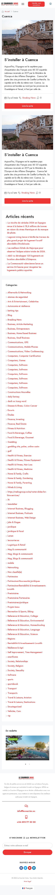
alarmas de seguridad (18, 297)
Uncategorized (14, 706)
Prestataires (13, 593)
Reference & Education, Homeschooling (26, 625)
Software (12, 674)
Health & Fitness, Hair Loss (20, 464)
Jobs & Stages (14, 522)
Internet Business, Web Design (22, 517)
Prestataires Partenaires (19, 597)
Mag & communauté (17, 549)
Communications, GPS (18, 342)
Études (11, 414)
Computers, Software (17, 365)
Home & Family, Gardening (20, 478)
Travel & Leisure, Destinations (21, 702)
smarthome (13, 656)
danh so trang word (17, 401)
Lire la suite (27, 105)
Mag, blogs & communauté (20, 553)
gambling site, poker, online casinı (23, 446)
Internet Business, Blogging (20, 508)
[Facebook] (21, 868)
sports (10, 679)
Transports (12, 693)
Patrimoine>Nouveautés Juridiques (24, 581)
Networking (13, 567)
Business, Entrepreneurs (19, 328)
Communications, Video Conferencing (25, 351)
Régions (11, 638)
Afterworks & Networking (19, 292)
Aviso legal (27, 881)
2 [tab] (30, 765)
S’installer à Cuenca (21, 60)
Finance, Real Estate (17, 423)
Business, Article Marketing (20, 324)
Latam (10, 535)
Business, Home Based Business (22, 333)
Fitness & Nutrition (16, 428)
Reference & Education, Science (23, 634)
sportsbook (13, 684)
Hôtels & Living (15, 487)
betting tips (13, 310)
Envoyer (27, 852)
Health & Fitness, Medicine (20, 469)
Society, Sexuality (16, 670)
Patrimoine (13, 576)
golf (9, 451)
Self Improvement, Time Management (25, 652)
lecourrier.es (13, 540)
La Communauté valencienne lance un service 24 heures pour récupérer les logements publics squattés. (25, 267)
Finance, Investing (16, 419)
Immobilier (12, 504)
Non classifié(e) (15, 572)
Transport (12, 688)
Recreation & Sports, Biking (20, 611)
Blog (10, 315)
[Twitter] (25, 868)
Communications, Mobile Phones (23, 346)
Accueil (7, 11)
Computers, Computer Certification (24, 355)
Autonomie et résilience (19, 306)
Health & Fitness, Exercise (19, 455)
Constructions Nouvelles (19, 392)
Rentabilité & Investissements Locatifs (25, 643)
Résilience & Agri (15, 647)
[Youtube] (29, 868)
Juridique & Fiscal (16, 531)
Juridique (12, 526)
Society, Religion (15, 665)
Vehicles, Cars (14, 711)
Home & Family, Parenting (20, 482)
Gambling (12, 442)
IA (9, 499)
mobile (11, 563)
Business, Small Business (19, 337)
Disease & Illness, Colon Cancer (22, 405)
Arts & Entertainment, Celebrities (23, 301)
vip (9, 715)
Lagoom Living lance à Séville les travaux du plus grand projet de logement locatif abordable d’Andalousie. (28, 240)
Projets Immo (14, 607)
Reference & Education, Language (24, 629)
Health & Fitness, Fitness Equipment (24, 460)
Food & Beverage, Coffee (20, 432)
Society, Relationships (18, 661)
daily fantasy (13, 396)
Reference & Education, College (23, 616)
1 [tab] (27, 765)
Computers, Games (16, 360)
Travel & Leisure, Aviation (19, 697)
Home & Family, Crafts (18, 473)
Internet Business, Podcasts (20, 513)
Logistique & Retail (16, 544)
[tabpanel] (27, 748)
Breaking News (29, 97)
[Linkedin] (34, 868)
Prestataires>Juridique (18, 602)
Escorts (11, 410)
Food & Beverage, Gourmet (21, 437)
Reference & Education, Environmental (26, 620)
